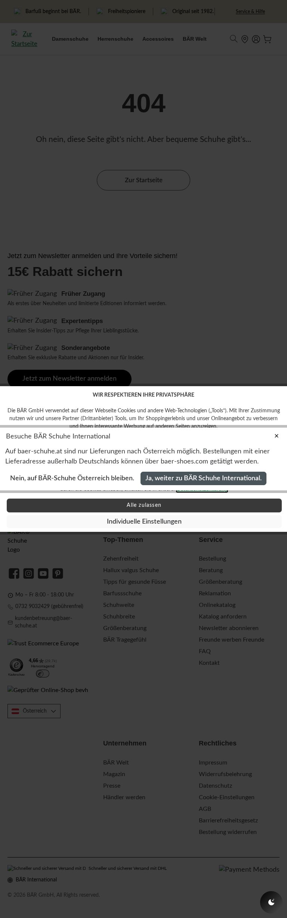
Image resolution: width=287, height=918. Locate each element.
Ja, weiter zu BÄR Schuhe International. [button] (203, 478)
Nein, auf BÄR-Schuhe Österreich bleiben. (72, 478)
